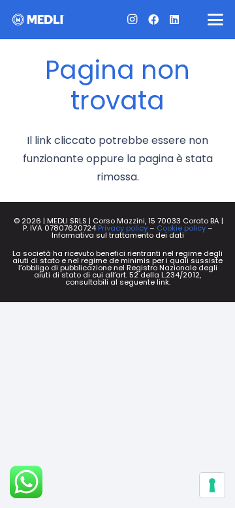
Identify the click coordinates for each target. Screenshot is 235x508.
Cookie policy (181, 228)
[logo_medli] (38, 19)
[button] (215, 19)
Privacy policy (123, 228)
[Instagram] (132, 19)
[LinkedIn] (174, 19)
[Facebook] (153, 19)
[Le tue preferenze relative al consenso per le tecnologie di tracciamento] (212, 485)
